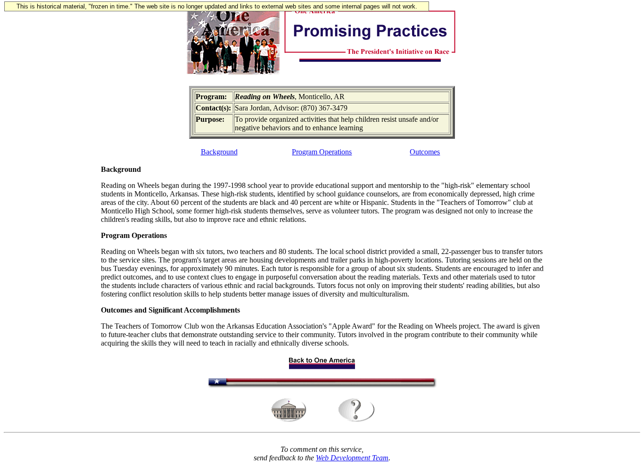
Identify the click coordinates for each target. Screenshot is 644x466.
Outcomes (425, 152)
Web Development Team (352, 458)
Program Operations (322, 152)
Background (219, 152)
